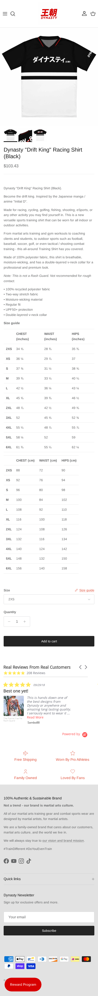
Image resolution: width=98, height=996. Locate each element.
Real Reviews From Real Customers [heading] (37, 667)
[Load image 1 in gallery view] (49, 77)
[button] (81, 667)
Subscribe (49, 930)
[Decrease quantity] (8, 622)
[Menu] (5, 14)
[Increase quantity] (26, 622)
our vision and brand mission (63, 840)
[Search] (15, 14)
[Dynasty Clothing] (49, 13)
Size (7, 590)
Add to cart (49, 641)
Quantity (10, 612)
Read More (35, 717)
